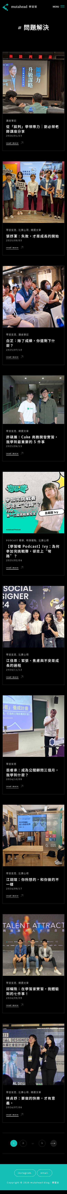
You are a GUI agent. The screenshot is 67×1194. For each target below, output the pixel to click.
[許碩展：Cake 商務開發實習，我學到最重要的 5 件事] (33, 400)
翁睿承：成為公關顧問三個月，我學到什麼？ (32, 772)
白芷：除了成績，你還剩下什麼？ (30, 343)
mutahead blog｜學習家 (44, 1182)
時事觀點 (31, 540)
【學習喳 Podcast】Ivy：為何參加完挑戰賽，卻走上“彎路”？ (33, 551)
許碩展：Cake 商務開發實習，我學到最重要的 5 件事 (32, 439)
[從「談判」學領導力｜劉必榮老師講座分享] (33, 82)
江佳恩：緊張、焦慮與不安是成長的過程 (32, 663)
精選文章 (36, 230)
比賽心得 (24, 230)
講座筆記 (11, 120)
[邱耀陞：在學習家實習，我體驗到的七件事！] (33, 945)
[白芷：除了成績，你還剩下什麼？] (33, 296)
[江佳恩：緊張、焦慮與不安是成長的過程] (33, 616)
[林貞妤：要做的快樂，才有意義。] (33, 1054)
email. (45, 1172)
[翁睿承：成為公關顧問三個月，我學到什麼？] (33, 726)
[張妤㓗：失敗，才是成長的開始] (33, 192)
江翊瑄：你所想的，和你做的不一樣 (32, 882)
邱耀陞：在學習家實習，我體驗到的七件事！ (32, 991)
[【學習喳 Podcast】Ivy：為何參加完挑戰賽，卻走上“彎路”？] (33, 502)
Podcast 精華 (15, 540)
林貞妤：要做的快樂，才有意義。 (30, 1100)
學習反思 (11, 230)
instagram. (25, 1172)
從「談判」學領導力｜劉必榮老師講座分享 (32, 129)
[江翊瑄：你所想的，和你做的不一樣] (33, 835)
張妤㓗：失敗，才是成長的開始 (32, 236)
